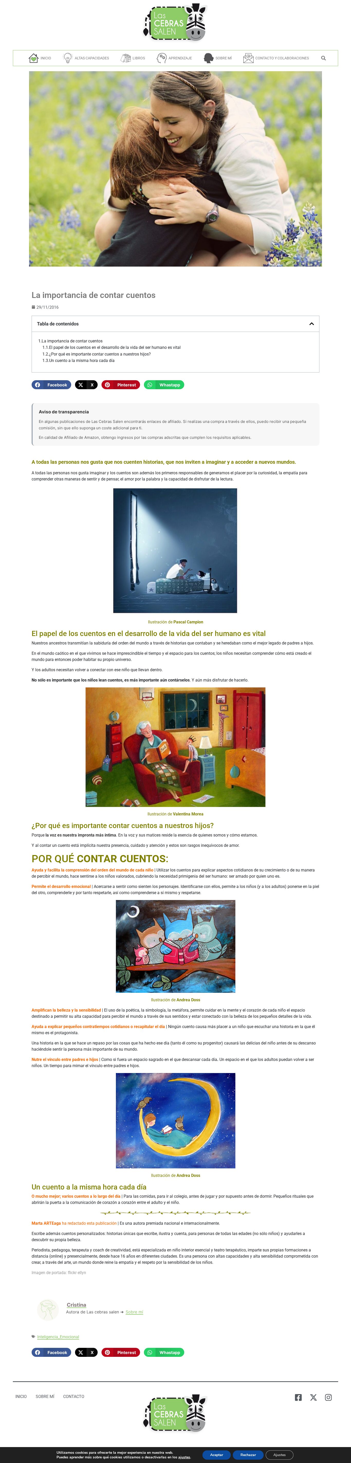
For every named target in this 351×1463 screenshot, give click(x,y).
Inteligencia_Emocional (58, 1336)
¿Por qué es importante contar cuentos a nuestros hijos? (100, 354)
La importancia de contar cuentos (72, 341)
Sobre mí (134, 1311)
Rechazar (248, 1454)
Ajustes (279, 1454)
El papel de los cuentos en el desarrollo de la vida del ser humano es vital (115, 347)
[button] (51, 384)
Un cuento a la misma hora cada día (82, 360)
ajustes (184, 1457)
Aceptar (216, 1454)
